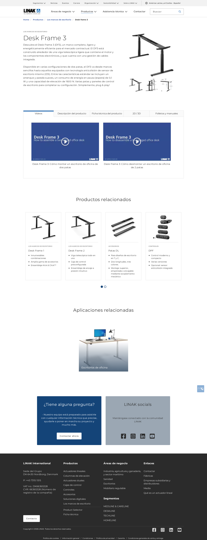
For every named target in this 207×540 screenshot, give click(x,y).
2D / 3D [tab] (137, 113)
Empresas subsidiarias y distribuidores (157, 482)
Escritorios (109, 483)
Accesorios (69, 494)
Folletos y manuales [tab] (166, 113)
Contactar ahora (69, 436)
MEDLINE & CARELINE (116, 506)
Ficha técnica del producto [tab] (107, 113)
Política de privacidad (105, 538)
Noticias (54, 3)
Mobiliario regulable (115, 488)
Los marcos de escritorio (77, 503)
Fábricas (148, 476)
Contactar (149, 471)
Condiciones (88, 538)
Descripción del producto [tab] (72, 113)
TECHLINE (109, 515)
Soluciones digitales (74, 499)
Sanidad (108, 479)
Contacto (31, 518)
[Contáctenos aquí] (200, 388)
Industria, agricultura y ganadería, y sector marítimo (122, 473)
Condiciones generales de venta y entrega (145, 538)
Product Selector (72, 510)
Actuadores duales (73, 480)
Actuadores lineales (74, 471)
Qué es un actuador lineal (158, 493)
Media (147, 488)
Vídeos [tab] (38, 113)
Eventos (65, 3)
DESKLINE (109, 511)
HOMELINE (110, 520)
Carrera (76, 3)
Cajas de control (72, 485)
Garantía (121, 538)
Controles (68, 489)
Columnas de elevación (76, 476)
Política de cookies (51, 538)
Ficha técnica (70, 514)
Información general (70, 538)
